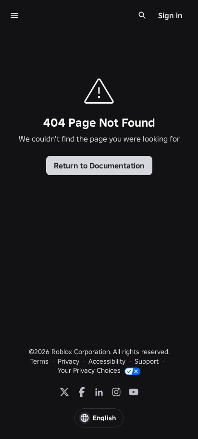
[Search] (142, 15)
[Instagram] (116, 392)
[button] (99, 417)
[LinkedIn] (99, 392)
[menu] (14, 15)
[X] (64, 392)
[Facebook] (81, 392)
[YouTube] (133, 392)
